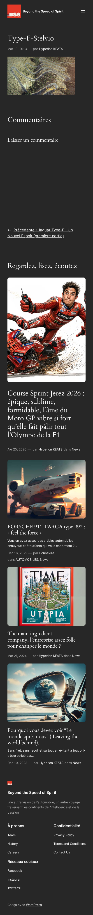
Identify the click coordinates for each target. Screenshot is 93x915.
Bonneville (46, 553)
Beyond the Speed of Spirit (43, 11)
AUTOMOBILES (27, 559)
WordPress (34, 905)
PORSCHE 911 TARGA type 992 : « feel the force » (46, 530)
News (76, 449)
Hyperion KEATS (51, 49)
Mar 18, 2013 (17, 49)
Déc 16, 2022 (17, 553)
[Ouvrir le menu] (83, 11)
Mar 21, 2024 (17, 656)
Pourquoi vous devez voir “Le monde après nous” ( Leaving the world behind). (42, 736)
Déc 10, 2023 (17, 763)
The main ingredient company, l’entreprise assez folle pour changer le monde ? (41, 639)
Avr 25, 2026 (16, 449)
